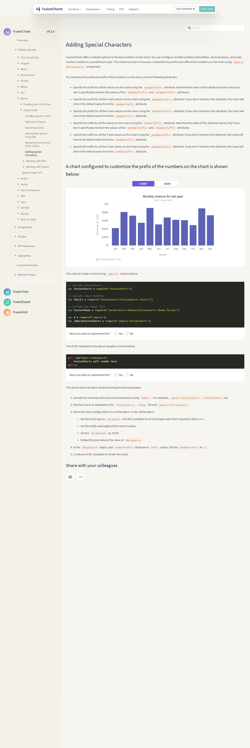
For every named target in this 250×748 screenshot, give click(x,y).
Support (134, 9)
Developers (93, 9)
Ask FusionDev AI (185, 8)
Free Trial (207, 8)
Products (73, 9)
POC (121, 9)
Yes (121, 333)
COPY (235, 285)
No (131, 333)
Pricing (111, 9)
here (200, 419)
